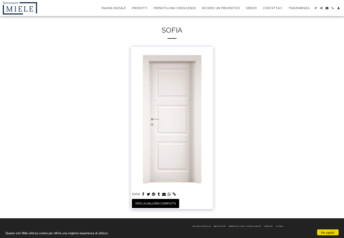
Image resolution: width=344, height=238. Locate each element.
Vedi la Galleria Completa (155, 203)
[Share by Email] (164, 194)
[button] (315, 8)
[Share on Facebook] (143, 194)
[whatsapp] (169, 194)
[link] (174, 194)
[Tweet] (148, 194)
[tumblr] (159, 194)
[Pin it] (154, 194)
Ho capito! (328, 232)
